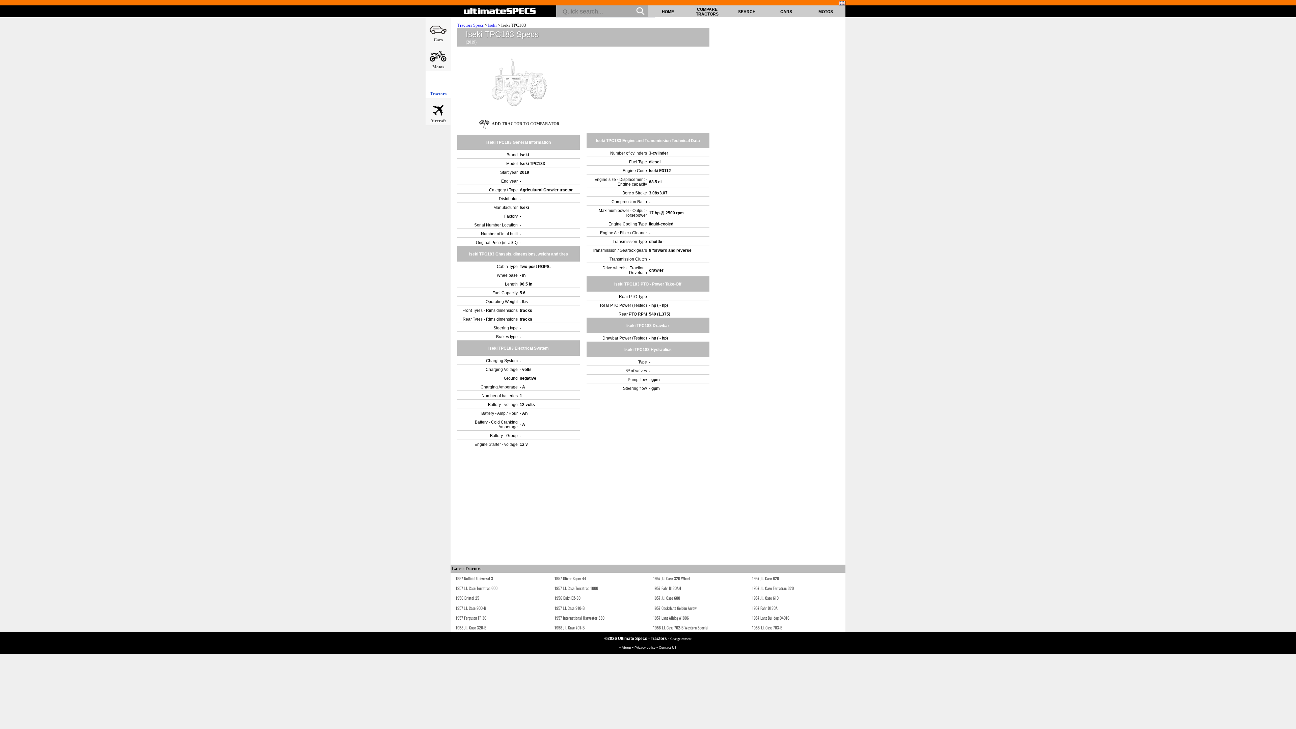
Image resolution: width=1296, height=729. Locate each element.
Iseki (492, 25)
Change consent (681, 639)
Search (747, 11)
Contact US (668, 647)
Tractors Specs (470, 25)
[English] (842, 3)
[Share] (1288, 190)
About (627, 647)
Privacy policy (645, 647)
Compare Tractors (707, 12)
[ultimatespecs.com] (500, 11)
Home (668, 11)
